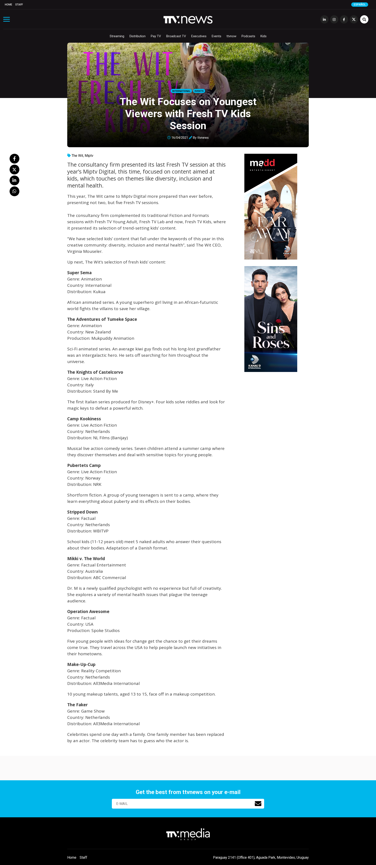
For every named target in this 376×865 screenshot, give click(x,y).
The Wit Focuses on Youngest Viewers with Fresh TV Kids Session (188, 114)
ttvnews (203, 138)
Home (8, 4)
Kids (263, 36)
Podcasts (248, 36)
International (181, 91)
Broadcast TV (176, 36)
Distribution (137, 36)
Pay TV (156, 36)
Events (216, 36)
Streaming (117, 36)
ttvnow (231, 36)
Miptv (89, 156)
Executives (198, 36)
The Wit (77, 156)
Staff (19, 4)
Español (360, 4)
